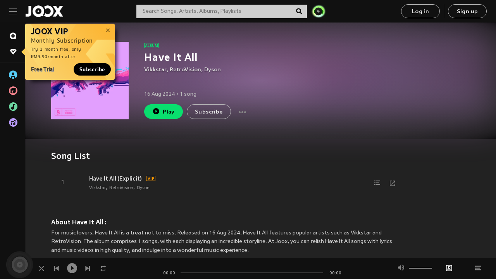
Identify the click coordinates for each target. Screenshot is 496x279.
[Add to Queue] (377, 183)
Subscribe (92, 69)
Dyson (212, 70)
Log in (420, 12)
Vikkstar (155, 70)
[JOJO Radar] (318, 11)
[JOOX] (44, 11)
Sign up (467, 12)
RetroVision (185, 70)
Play (169, 112)
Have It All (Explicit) (115, 179)
